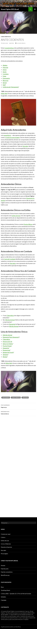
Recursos (5, 80)
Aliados (5, 65)
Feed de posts (4, 568)
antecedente (5, 397)
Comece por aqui (5, 534)
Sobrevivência (5, 413)
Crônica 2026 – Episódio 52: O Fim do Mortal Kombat (16, 593)
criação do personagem (12, 137)
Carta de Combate (9, 259)
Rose (2, 587)
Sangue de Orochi (8, 352)
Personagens (4, 553)
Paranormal (6, 350)
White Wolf (4, 93)
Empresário (6, 78)
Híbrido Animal (10, 320)
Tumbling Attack (5, 590)
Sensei (5, 82)
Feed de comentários (6, 572)
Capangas (3, 600)
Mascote (5, 67)
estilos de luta (16, 215)
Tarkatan (5, 354)
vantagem (25, 397)
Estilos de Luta (5, 540)
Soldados (3, 597)
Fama (4, 76)
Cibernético (10, 315)
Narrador (25, 146)
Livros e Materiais (6, 544)
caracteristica (16, 397)
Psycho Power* (7, 346)
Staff (4, 85)
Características (6, 36)
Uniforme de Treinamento (10, 87)
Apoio (4, 72)
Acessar (3, 565)
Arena (4, 69)
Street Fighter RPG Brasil (10, 9)
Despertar (6, 348)
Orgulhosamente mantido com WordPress (11, 626)
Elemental (12, 324)
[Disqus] (18, 443)
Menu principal (35, 9)
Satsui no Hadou (8, 344)
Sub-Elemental (14, 337)
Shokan (5, 357)
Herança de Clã (7, 341)
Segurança (5, 406)
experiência (7, 135)
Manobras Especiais (6, 547)
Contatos (6, 74)
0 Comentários (21, 43)
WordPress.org (5, 575)
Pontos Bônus (28, 224)
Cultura (3, 537)
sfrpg (12, 43)
